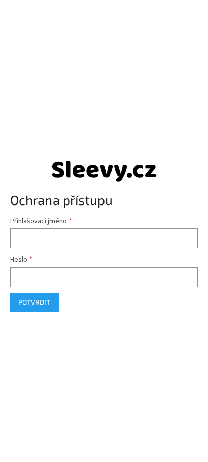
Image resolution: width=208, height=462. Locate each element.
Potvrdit (34, 302)
